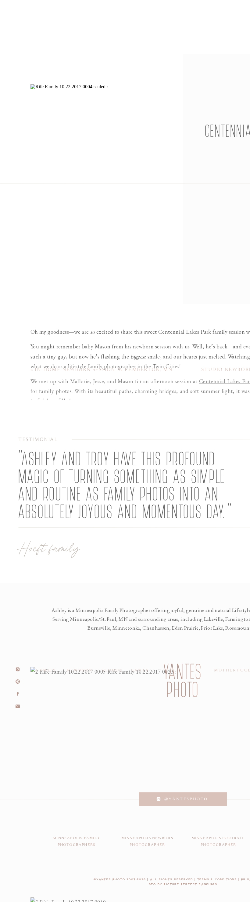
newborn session (153, 346)
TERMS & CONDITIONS (217, 879)
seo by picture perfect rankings (183, 884)
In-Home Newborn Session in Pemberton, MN (103, 369)
